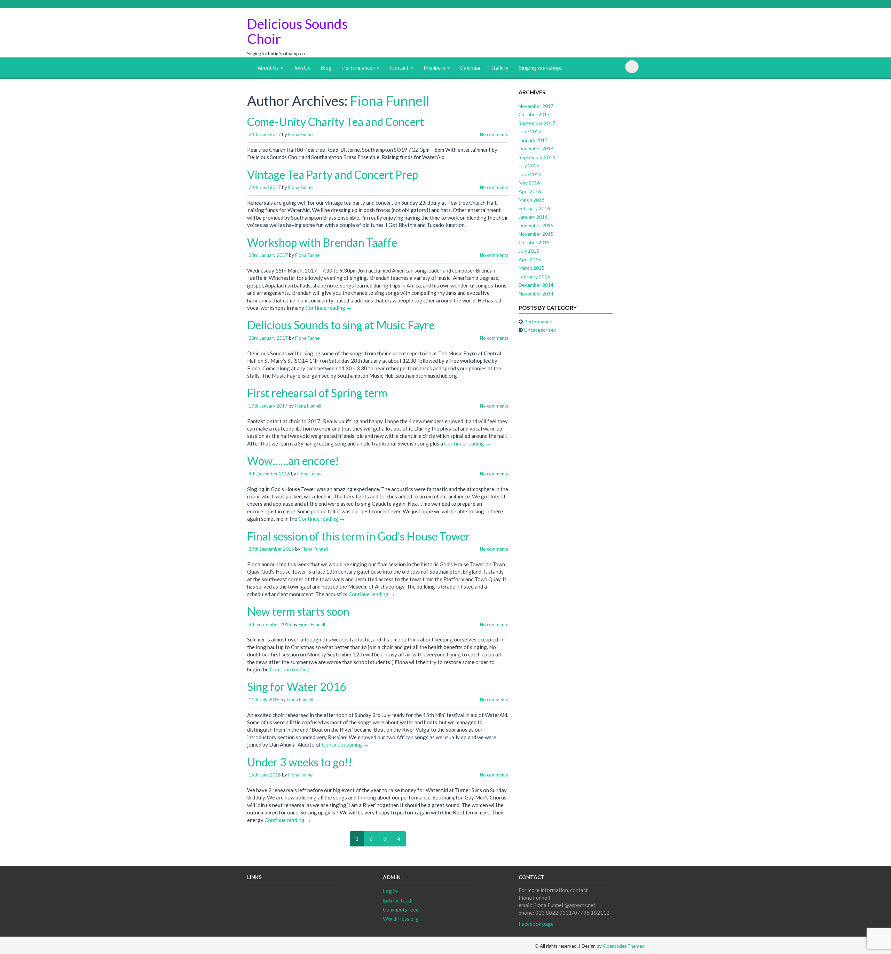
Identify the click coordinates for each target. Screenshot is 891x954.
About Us (269, 67)
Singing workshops (540, 67)
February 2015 (534, 276)
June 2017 (530, 131)
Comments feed (401, 909)
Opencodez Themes (623, 946)
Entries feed (397, 900)
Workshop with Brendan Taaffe (322, 242)
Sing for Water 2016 (296, 686)
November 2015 (536, 234)
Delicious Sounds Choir (297, 31)
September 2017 (537, 123)
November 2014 (536, 294)
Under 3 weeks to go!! (299, 762)
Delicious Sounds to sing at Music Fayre (341, 325)
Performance (538, 321)
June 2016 (530, 174)
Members (435, 67)
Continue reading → (328, 308)
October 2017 (534, 114)
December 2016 (536, 148)
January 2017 (533, 140)
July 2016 (529, 165)
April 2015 (530, 259)
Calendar (470, 67)
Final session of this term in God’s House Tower (358, 536)
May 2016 (529, 183)
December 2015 (536, 225)
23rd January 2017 (268, 255)
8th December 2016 (269, 473)
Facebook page (536, 924)
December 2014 (536, 285)
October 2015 (534, 242)
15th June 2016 (265, 775)
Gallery (499, 67)
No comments (494, 134)
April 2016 (530, 191)
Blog (326, 67)
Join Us (302, 67)
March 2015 (531, 268)
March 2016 (531, 200)
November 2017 (536, 106)
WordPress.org (401, 918)
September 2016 (537, 157)
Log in (390, 891)
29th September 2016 (271, 549)
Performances (359, 67)
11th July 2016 (264, 699)
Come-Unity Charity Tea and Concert (335, 121)
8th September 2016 (270, 624)
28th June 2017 (265, 134)
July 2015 (529, 251)
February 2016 (534, 208)
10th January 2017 (268, 406)
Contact (400, 67)
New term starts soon (298, 611)
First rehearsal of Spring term (317, 393)
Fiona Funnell (389, 101)
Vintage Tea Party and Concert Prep (332, 174)
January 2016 (533, 217)
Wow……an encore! (293, 460)
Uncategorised (540, 330)
